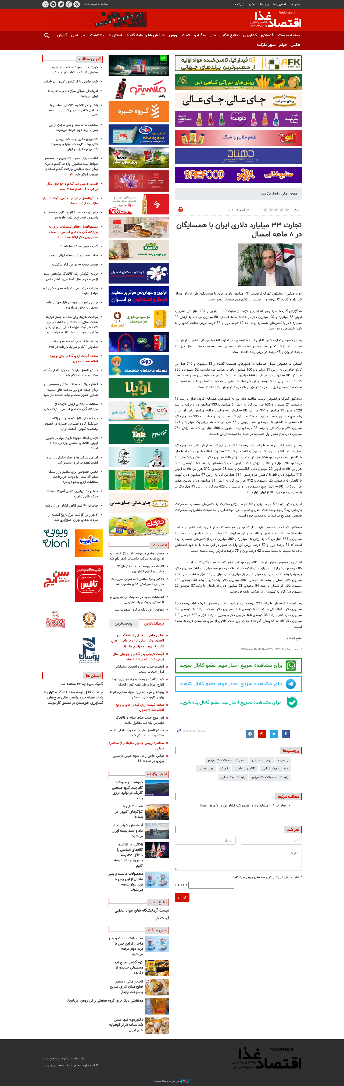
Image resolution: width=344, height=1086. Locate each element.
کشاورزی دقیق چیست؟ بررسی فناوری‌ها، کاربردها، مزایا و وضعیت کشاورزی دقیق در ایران (74, 144)
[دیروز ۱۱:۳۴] (157, 831)
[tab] (154, 623)
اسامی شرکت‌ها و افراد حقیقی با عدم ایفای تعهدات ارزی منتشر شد (72, 460)
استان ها (115, 35)
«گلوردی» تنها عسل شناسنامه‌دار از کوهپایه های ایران (126, 1025)
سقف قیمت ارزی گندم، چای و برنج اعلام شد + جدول (140, 707)
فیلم (283, 45)
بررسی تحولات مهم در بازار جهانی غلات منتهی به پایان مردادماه (71, 305)
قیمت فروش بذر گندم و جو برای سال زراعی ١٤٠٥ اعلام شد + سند (138, 656)
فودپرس (272, 20)
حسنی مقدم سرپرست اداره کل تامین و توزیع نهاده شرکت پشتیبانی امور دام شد (136, 556)
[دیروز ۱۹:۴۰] (157, 788)
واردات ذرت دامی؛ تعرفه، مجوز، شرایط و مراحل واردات (70, 291)
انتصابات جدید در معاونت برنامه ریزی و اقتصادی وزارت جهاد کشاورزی (137, 599)
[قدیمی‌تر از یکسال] (157, 1025)
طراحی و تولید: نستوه (167, 1081)
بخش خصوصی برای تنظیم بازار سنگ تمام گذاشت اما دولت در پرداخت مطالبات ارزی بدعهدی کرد (73, 477)
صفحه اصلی (289, 193)
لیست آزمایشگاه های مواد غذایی (141, 910)
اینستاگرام (45, 4)
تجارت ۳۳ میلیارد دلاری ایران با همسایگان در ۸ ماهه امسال (239, 230)
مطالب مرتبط (288, 797)
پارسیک (283, 760)
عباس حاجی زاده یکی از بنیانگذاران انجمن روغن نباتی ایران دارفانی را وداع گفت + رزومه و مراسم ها (137, 641)
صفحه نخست (289, 35)
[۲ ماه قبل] (157, 968)
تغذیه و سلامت (194, 35)
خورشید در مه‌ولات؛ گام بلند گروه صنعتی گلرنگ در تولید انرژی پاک (127, 790)
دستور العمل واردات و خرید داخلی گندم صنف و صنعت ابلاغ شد (137, 733)
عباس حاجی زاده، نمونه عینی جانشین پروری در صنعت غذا (138, 758)
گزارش (62, 35)
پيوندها (264, 4)
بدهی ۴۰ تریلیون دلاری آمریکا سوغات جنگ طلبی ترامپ (72, 494)
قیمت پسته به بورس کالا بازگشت (75, 264)
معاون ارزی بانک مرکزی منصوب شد (139, 609)
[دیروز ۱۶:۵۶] (157, 812)
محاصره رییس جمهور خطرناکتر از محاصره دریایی (136, 745)
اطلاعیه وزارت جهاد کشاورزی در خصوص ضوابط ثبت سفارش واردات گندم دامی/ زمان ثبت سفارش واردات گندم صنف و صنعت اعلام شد (71, 166)
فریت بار (162, 918)
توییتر (61, 4)
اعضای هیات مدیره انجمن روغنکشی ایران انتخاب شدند (139, 669)
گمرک (224, 768)
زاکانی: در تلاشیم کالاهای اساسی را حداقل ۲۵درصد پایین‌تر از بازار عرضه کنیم (128, 855)
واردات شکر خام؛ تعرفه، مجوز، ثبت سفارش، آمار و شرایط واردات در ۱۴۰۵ (73, 344)
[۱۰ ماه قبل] (157, 1006)
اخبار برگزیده (269, 193)
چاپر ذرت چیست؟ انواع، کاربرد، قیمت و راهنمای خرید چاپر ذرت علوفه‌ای (71, 215)
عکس (295, 45)
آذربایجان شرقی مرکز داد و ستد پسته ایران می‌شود (127, 831)
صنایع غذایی (229, 35)
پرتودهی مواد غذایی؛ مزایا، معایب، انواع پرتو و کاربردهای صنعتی (137, 695)
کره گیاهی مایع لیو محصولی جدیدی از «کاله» (129, 968)
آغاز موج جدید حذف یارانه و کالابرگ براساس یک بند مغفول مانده (140, 720)
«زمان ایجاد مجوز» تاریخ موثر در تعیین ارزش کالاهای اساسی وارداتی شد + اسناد (72, 443)
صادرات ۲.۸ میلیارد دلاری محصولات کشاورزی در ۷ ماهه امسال (242, 805)
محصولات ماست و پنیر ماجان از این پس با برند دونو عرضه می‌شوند (126, 882)
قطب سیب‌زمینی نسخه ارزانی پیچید (73, 255)
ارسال (182, 897)
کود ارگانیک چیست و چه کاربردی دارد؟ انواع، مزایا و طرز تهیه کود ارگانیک (138, 682)
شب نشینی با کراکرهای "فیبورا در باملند (129, 812)
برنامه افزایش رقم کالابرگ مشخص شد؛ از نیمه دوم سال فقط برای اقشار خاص (71, 276)
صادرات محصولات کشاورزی (226, 760)
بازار (213, 35)
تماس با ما (279, 4)
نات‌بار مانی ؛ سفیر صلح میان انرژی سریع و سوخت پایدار (126, 987)
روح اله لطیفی (261, 760)
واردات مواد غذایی (232, 777)
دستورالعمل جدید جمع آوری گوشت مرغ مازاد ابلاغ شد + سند (70, 201)
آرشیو (252, 4)
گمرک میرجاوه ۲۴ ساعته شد (78, 246)
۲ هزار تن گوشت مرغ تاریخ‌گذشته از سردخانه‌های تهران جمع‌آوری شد (73, 517)
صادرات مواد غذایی (275, 768)
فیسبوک (69, 4)
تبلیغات (240, 4)
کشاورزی (250, 35)
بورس (173, 35)
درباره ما (295, 4)
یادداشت (97, 35)
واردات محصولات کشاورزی (270, 777)
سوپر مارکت (266, 45)
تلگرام (53, 4)
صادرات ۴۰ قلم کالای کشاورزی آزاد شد (71, 505)
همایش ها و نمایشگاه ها (145, 35)
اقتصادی (267, 35)
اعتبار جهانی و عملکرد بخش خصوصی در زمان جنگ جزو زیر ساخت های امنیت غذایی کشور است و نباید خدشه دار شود (71, 389)
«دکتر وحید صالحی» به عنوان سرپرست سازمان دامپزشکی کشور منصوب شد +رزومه (137, 584)
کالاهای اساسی (245, 768)
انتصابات (160, 545)
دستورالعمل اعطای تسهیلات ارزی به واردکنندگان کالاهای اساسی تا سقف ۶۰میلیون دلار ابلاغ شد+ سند (73, 232)
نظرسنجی (78, 35)
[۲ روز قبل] (157, 850)
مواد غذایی (206, 768)
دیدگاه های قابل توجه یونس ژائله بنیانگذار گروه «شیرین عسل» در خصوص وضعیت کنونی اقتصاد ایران (70, 423)
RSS (76, 4)
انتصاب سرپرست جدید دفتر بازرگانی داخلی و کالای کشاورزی (139, 569)
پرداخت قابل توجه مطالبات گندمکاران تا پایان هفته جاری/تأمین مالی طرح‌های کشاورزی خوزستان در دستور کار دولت (73, 698)
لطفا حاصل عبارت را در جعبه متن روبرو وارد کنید (267, 877)
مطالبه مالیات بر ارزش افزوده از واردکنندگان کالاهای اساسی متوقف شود (70, 407)
